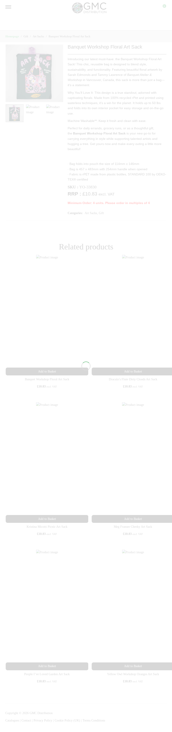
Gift (101, 213)
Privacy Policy (43, 720)
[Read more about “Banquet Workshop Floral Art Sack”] (47, 371)
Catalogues (12, 720)
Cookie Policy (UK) (67, 720)
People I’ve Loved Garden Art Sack (47, 674)
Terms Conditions (94, 720)
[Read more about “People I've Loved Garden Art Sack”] (47, 666)
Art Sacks (91, 213)
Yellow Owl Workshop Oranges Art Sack (133, 674)
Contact (27, 720)
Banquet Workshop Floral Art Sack (47, 379)
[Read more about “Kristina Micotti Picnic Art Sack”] (47, 519)
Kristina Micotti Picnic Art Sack (47, 526)
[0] (161, 8)
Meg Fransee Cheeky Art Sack (133, 526)
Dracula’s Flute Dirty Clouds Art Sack (133, 379)
